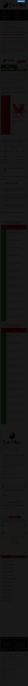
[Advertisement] (14, 23)
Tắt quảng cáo (21, 1)
